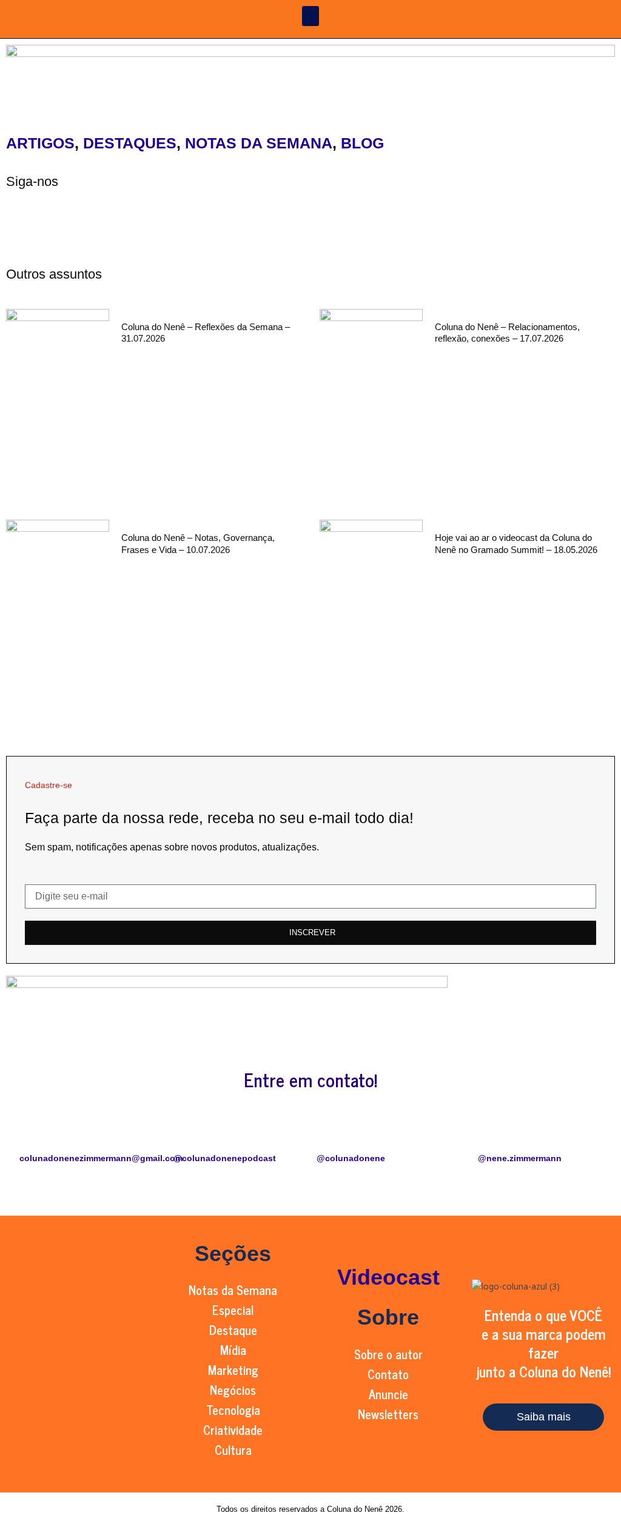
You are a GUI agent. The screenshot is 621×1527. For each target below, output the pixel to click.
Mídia (233, 1350)
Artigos (40, 142)
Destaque (233, 1330)
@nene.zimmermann (520, 1158)
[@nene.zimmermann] (520, 1134)
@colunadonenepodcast (224, 1158)
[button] (310, 16)
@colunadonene (351, 1158)
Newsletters (388, 1414)
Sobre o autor (388, 1354)
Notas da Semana (258, 142)
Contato (388, 1374)
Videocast (388, 1277)
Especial (232, 1310)
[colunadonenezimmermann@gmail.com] (34, 1134)
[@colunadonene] (332, 1134)
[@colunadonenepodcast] (188, 1134)
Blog (362, 142)
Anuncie (388, 1394)
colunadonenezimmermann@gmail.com (101, 1158)
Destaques (129, 142)
